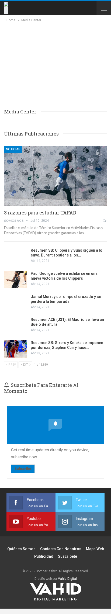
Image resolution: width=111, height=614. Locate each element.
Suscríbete (67, 556)
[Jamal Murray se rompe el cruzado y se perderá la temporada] (15, 302)
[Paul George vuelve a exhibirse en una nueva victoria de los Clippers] (15, 279)
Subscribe (23, 468)
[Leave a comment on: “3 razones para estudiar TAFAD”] (105, 220)
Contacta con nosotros (60, 549)
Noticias (13, 149)
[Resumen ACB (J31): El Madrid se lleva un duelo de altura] (15, 325)
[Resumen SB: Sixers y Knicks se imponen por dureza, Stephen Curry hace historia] (15, 349)
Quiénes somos (21, 549)
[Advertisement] (51, 63)
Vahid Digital (67, 579)
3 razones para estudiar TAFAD (40, 212)
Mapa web (95, 549)
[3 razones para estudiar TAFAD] (55, 176)
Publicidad (43, 556)
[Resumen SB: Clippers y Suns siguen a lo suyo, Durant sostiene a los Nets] (15, 256)
